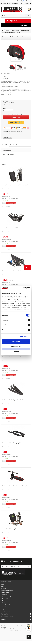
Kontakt (5, 3)
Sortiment (24, 25)
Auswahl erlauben (16, 346)
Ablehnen (16, 351)
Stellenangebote (6, 611)
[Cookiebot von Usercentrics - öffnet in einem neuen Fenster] (23, 288)
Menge (4, 108)
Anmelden (27, 3)
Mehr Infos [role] (5, 144)
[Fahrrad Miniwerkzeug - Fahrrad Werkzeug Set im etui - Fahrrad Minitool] (16, 174)
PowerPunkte (6, 133)
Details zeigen (23, 336)
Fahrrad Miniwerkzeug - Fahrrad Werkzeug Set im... (15, 185)
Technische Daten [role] (14, 144)
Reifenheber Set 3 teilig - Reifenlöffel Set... (13, 400)
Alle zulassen (16, 341)
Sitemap (19, 625)
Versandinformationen (7, 590)
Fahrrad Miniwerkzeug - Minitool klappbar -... (14, 228)
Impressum (5, 594)
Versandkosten (9, 105)
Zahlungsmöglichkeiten (7, 596)
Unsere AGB (5, 598)
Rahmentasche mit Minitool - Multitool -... (13, 271)
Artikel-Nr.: (4, 74)
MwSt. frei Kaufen (6, 605)
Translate (28, 0)
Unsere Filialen (5, 592)
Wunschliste (8, 137)
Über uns (10, 3)
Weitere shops (19, 3)
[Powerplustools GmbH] (14, 9)
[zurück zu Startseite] (2, 30)
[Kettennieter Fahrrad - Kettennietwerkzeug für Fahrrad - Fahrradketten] (16, 475)
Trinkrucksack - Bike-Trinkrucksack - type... (13, 357)
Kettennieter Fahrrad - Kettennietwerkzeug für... (15, 486)
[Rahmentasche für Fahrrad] (12, 67)
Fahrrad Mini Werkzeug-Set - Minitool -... (13, 529)
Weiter (25, 68)
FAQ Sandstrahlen (6, 609)
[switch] (28, 320)
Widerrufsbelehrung (7, 600)
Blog (14, 3)
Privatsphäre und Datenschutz (9, 602)
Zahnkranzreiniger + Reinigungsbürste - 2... (13, 443)
